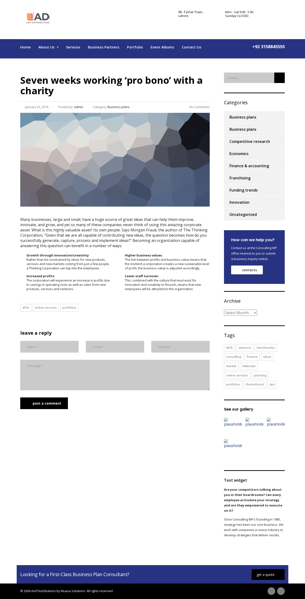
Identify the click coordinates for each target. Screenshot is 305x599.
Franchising (239, 178)
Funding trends (243, 190)
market (231, 366)
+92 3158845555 (268, 46)
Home (25, 47)
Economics (239, 153)
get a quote (265, 574)
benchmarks (266, 347)
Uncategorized (243, 214)
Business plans (242, 117)
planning (260, 375)
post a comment (47, 403)
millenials (249, 366)
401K (25, 307)
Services (73, 47)
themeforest (255, 384)
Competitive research (249, 141)
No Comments (199, 107)
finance (252, 356)
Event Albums (162, 47)
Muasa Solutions (73, 591)
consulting (233, 356)
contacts (249, 270)
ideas (267, 356)
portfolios (69, 307)
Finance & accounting (249, 165)
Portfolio (135, 47)
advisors (245, 347)
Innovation (239, 202)
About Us (46, 47)
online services (46, 307)
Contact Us (191, 47)
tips (272, 384)
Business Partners (103, 47)
